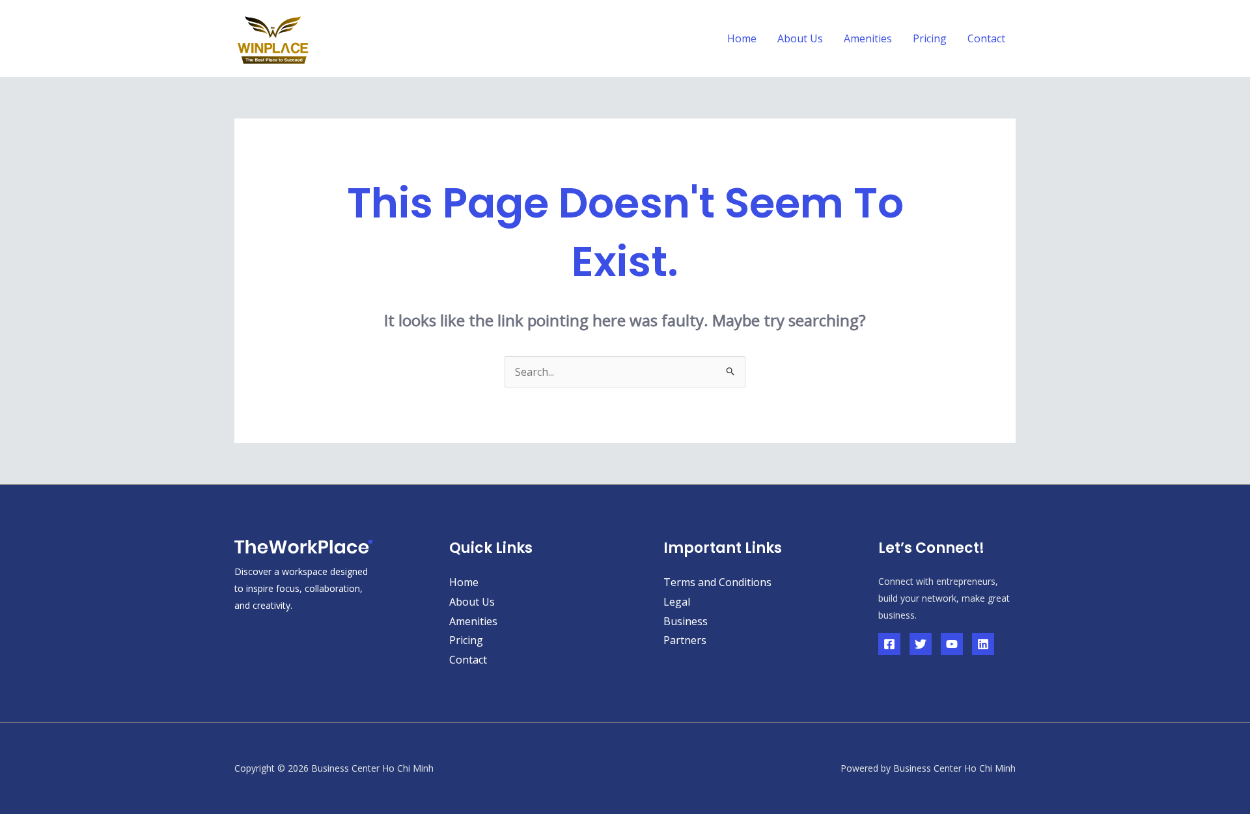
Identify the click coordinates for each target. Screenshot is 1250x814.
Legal (676, 602)
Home (742, 38)
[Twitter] (921, 644)
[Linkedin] (983, 644)
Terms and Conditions (717, 582)
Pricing (930, 38)
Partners (684, 640)
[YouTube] (952, 644)
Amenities (868, 38)
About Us (800, 38)
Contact (986, 38)
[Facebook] (889, 644)
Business (685, 621)
